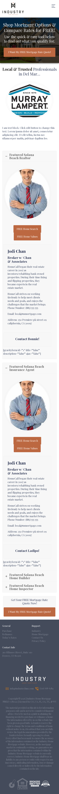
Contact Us (37, 637)
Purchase (7, 630)
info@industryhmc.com (22, 688)
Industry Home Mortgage (40, 632)
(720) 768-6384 (46, 688)
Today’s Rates (9, 637)
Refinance (7, 634)
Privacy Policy (39, 640)
